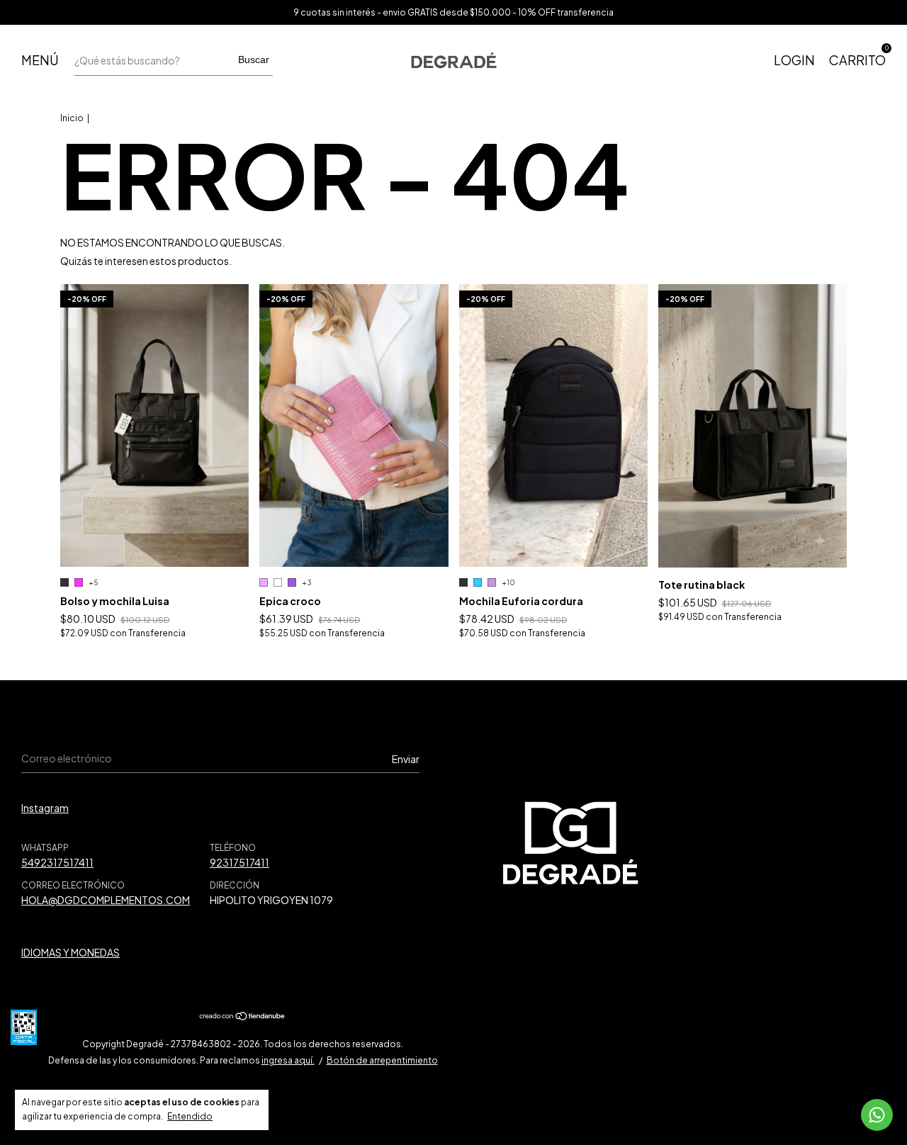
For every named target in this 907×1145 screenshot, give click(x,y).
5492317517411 (57, 862)
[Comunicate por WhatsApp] (877, 1115)
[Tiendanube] (242, 1016)
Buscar (253, 59)
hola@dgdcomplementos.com (105, 899)
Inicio (72, 118)
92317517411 (239, 862)
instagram (45, 807)
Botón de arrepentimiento (382, 1060)
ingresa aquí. (288, 1060)
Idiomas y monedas (70, 952)
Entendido (190, 1116)
